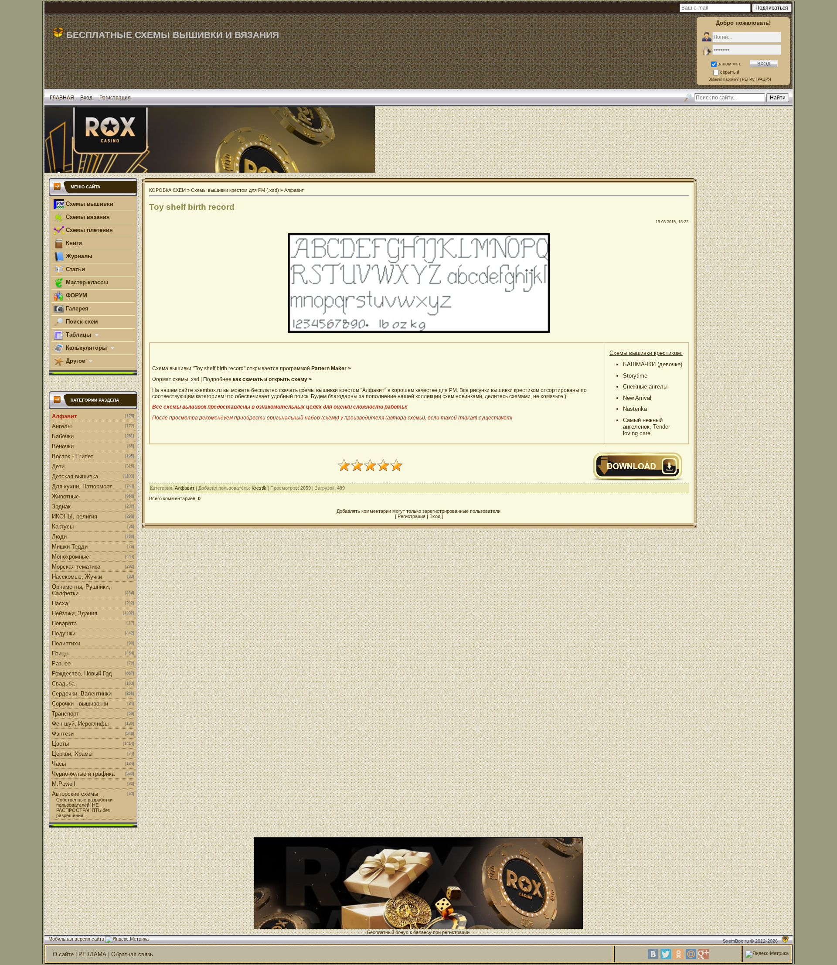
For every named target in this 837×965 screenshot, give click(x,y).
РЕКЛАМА (92, 954)
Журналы (78, 256)
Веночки (63, 446)
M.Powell (63, 784)
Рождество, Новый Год (82, 673)
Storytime (635, 375)
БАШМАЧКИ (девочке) (652, 364)
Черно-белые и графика (83, 774)
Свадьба (63, 683)
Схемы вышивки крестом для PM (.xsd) (235, 190)
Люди (59, 536)
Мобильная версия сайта (76, 938)
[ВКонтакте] (653, 954)
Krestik (259, 488)
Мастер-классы (86, 282)
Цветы (60, 743)
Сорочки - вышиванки (80, 703)
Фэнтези (63, 733)
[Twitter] (665, 954)
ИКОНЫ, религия (74, 516)
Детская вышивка (75, 476)
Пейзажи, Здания (74, 613)
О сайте (63, 954)
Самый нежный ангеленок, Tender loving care (646, 426)
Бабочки (63, 436)
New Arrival (637, 398)
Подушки (63, 633)
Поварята (64, 623)
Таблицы (78, 334)
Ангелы (61, 426)
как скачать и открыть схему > (272, 379)
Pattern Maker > (331, 368)
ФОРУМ (75, 295)
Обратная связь (132, 954)
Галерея (76, 308)
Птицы (60, 653)
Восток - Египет (72, 456)
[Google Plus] (703, 954)
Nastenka (635, 409)
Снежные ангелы (645, 386)
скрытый (729, 72)
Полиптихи (66, 643)
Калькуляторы (86, 347)
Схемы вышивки (88, 204)
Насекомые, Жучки (77, 576)
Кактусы (63, 526)
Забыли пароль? (723, 79)
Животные (65, 496)
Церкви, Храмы (72, 753)
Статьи (74, 269)
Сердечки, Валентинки (82, 693)
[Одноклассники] (678, 954)
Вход (86, 98)
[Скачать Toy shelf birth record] (638, 479)
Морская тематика (76, 566)
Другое (75, 361)
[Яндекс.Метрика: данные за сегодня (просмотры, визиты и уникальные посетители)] (127, 939)
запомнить (730, 63)
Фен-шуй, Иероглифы (80, 723)
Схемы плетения (88, 230)
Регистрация (115, 98)
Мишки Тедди (70, 546)
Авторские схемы (75, 794)
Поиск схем (81, 321)
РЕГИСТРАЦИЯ (756, 79)
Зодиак (61, 506)
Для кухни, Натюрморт (82, 486)
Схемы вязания (87, 217)
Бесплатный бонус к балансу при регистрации (418, 932)
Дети (58, 466)
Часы (59, 763)
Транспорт (65, 713)
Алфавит (64, 416)
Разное (61, 663)
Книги (73, 243)
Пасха (60, 603)
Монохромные (70, 556)
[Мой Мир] (691, 954)
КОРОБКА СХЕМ (167, 190)
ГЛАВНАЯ (62, 98)
